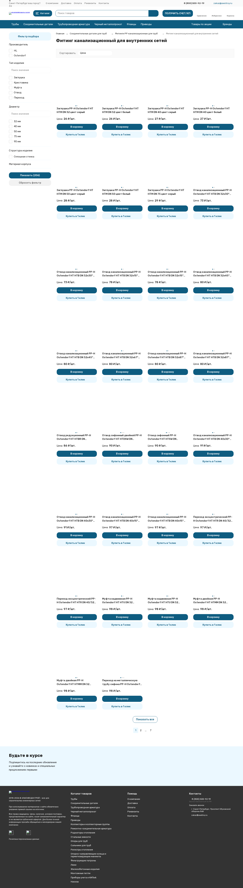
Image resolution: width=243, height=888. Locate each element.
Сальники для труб (81, 845)
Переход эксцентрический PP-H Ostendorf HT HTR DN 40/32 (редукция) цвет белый (76, 600)
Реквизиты (90, 3)
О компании (52, 3)
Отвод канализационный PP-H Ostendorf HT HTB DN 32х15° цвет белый (167, 274)
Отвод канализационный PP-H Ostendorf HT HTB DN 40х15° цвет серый (121, 519)
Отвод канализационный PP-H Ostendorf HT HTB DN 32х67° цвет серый (121, 355)
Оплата (78, 3)
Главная (60, 33)
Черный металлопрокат (108, 24)
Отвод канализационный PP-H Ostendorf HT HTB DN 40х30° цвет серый (212, 437)
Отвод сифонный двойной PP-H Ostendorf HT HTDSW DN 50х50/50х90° (122, 437)
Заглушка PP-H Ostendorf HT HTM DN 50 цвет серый (75, 192)
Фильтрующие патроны (83, 860)
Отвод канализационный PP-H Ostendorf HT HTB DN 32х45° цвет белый (76, 355)
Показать (26, 175)
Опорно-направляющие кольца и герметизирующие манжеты (88, 855)
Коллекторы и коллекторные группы (90, 824)
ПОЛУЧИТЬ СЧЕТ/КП (177, 13)
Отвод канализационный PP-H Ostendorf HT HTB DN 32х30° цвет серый (212, 192)
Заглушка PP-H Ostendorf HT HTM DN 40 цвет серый (166, 110)
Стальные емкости (81, 837)
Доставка (66, 3)
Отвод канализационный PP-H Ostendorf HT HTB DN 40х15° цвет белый (167, 519)
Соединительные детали (38, 24)
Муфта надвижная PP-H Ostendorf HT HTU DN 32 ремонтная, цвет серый (117, 600)
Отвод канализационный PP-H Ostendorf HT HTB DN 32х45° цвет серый (212, 274)
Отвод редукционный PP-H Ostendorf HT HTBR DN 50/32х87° (74, 437)
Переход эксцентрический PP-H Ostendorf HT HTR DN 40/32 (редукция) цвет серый (212, 519)
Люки (73, 865)
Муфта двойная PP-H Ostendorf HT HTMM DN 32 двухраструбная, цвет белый (75, 682)
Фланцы (131, 24)
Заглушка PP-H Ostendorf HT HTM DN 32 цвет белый (120, 110)
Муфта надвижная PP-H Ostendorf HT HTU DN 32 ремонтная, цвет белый (163, 600)
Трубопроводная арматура (74, 24)
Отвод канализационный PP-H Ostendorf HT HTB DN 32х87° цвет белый (212, 355)
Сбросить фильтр (30, 182)
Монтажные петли (80, 873)
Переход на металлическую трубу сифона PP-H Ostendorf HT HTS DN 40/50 (121, 682)
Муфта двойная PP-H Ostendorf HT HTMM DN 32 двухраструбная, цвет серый (211, 600)
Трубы (15, 24)
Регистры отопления (82, 849)
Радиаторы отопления (83, 832)
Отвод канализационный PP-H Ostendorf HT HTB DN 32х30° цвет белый (76, 274)
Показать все (145, 719)
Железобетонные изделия (85, 869)
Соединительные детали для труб (88, 33)
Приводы (146, 24)
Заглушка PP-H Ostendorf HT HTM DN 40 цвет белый (211, 110)
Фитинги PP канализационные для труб (136, 33)
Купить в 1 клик (75, 134)
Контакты (104, 3)
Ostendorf (20, 55)
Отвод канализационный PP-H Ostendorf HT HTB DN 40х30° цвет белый (76, 519)
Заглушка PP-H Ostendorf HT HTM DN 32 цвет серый (75, 110)
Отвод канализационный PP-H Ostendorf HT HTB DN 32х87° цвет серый (167, 355)
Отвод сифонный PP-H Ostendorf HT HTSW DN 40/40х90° (162, 437)
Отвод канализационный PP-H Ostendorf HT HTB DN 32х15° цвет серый (121, 274)
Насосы (75, 881)
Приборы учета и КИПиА (83, 877)
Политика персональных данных (24, 839)
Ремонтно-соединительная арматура (91, 828)
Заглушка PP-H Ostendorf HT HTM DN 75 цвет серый (166, 192)
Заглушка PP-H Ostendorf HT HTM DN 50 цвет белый (120, 192)
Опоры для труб (79, 841)
